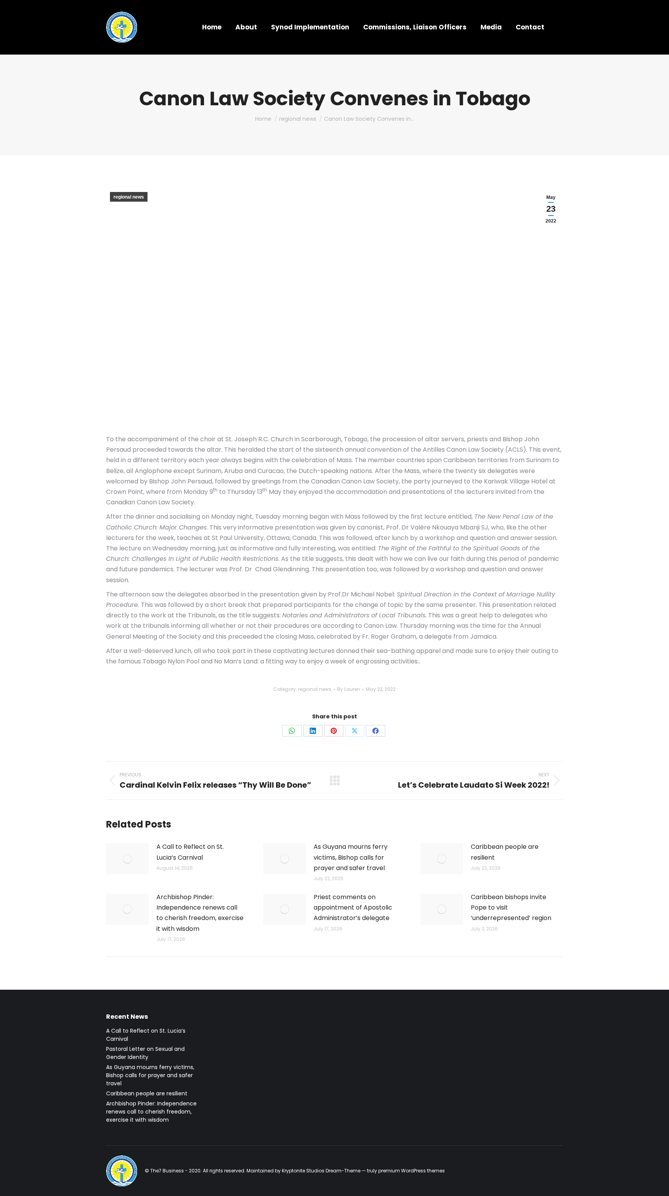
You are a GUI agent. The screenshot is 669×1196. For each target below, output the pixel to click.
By (348, 689)
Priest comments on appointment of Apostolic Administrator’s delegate (353, 907)
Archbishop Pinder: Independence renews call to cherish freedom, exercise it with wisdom (200, 913)
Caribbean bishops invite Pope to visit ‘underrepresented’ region (511, 907)
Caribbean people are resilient (505, 852)
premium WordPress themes (411, 1170)
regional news (128, 197)
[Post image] (127, 858)
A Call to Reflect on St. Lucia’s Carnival (190, 852)
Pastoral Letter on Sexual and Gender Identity (145, 1053)
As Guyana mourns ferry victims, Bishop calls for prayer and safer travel (351, 857)
